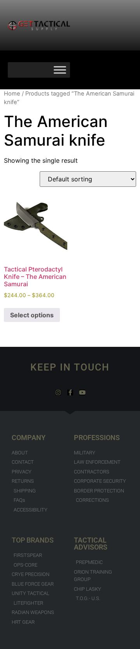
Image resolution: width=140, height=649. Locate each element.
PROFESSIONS (97, 437)
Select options (32, 315)
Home (12, 93)
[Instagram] (58, 392)
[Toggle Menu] (60, 69)
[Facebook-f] (70, 392)
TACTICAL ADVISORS (90, 543)
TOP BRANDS (33, 540)
